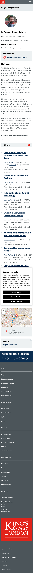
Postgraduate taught (13, 379)
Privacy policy (11, 553)
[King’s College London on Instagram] (13, 358)
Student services (12, 435)
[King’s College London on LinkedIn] (18, 358)
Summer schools (12, 392)
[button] (16, 316)
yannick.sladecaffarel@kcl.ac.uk (17, 57)
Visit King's (11, 477)
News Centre (11, 464)
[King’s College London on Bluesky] (27, 358)
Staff (9, 417)
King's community (12, 485)
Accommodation (12, 439)
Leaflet (16, 326)
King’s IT (10, 447)
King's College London (10, 7)
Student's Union (12, 473)
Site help (10, 561)
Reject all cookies (16, 296)
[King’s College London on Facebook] (4, 358)
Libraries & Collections (14, 443)
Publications (6, 145)
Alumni (10, 422)
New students (11, 409)
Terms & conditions (13, 549)
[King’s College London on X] (8, 358)
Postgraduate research (14, 384)
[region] (16, 286)
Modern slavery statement (15, 557)
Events (9, 468)
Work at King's (12, 481)
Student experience (13, 396)
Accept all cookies (16, 301)
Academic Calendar (13, 451)
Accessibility (11, 565)
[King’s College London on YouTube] (23, 358)
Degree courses (12, 375)
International (11, 388)
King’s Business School (10, 345)
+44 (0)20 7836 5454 (7, 497)
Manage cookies (12, 570)
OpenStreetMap (23, 326)
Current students (12, 413)
